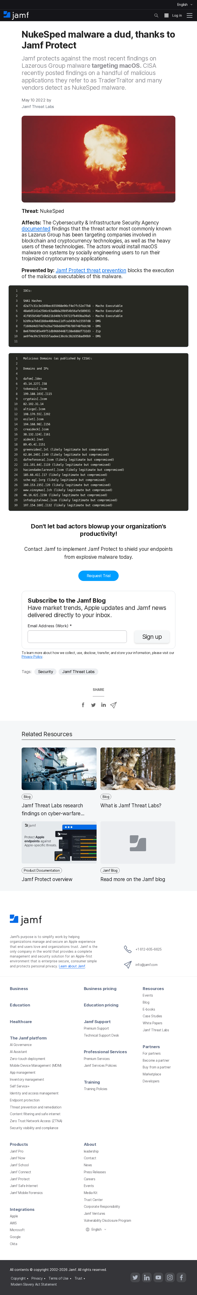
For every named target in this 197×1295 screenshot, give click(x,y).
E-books (149, 1009)
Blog (146, 1002)
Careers (89, 1179)
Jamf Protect (20, 1179)
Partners (151, 1046)
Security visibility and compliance (34, 1128)
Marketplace (152, 1074)
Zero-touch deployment (27, 1059)
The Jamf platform (28, 1038)
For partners (152, 1053)
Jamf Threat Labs (78, 671)
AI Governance (20, 1045)
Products (19, 1144)
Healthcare (21, 1021)
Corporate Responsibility (102, 1206)
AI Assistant (18, 1052)
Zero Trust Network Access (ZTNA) (36, 1121)
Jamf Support (97, 1021)
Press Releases (95, 1172)
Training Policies (95, 1089)
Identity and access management (34, 1093)
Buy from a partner (157, 1067)
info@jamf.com (146, 965)
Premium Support (96, 1028)
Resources (153, 988)
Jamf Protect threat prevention (91, 270)
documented (36, 229)
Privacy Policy (32, 657)
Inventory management (27, 1079)
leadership (91, 1151)
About (90, 1144)
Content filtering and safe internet (35, 1114)
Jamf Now (17, 1158)
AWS (13, 1223)
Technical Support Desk (101, 1035)
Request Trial (98, 575)
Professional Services (105, 1051)
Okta (13, 1244)
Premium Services (97, 1059)
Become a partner (156, 1060)
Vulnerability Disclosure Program (107, 1220)
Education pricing (101, 1005)
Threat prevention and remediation (35, 1107)
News (88, 1165)
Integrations (22, 1209)
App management (23, 1072)
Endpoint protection (24, 1100)
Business (19, 988)
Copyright (18, 1278)
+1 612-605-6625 (148, 949)
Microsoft (17, 1230)
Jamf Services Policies (100, 1065)
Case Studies (152, 1016)
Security (45, 671)
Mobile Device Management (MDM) (36, 1065)
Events (148, 995)
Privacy (37, 1278)
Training (92, 1082)
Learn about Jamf (72, 966)
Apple (14, 1216)
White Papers (152, 1023)
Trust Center (93, 1200)
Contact (90, 1158)
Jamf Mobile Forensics (26, 1193)
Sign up (152, 636)
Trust (78, 1278)
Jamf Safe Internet (24, 1186)
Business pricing (100, 988)
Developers (151, 1081)
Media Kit (91, 1193)
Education (20, 1005)
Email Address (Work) (50, 626)
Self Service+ (19, 1086)
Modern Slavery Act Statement (34, 1284)
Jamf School (19, 1165)
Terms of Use (58, 1278)
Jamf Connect (20, 1172)
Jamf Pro (16, 1151)
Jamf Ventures (94, 1213)
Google (15, 1237)
